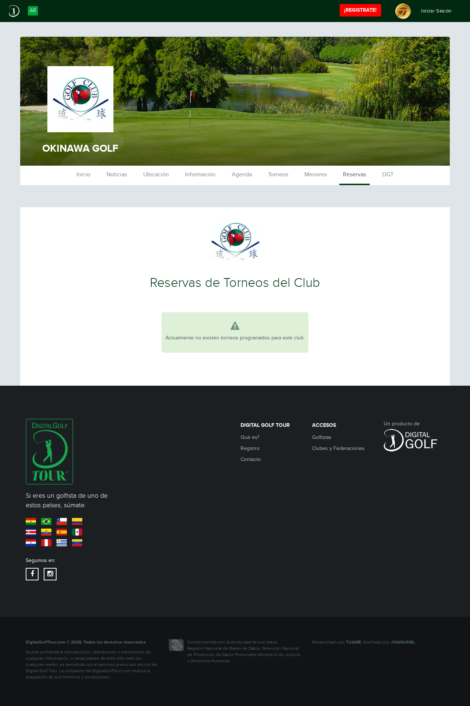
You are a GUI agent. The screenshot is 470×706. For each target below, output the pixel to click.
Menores (315, 174)
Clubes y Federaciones (338, 448)
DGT (388, 174)
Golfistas (322, 437)
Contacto (251, 459)
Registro (250, 448)
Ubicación (156, 174)
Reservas (354, 174)
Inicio (83, 174)
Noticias (116, 174)
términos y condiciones (86, 677)
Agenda (242, 174)
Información (200, 174)
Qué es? (250, 437)
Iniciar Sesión (436, 11)
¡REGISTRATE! (360, 10)
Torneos (278, 174)
